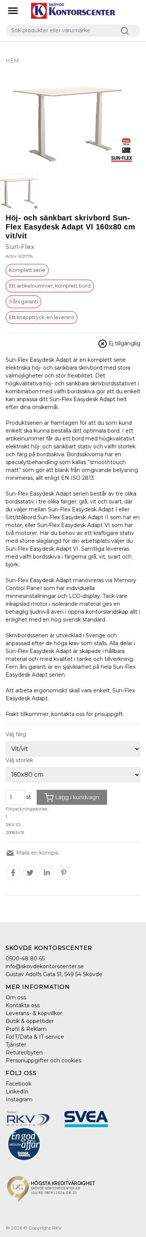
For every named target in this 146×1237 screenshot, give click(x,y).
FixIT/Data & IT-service (35, 1036)
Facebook (18, 1083)
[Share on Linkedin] (47, 872)
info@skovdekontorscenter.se (45, 966)
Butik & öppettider (30, 1021)
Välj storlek (19, 760)
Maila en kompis (36, 852)
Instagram (19, 1099)
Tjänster (16, 1044)
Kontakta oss (23, 1005)
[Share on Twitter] (30, 872)
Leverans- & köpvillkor (34, 1013)
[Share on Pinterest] (63, 872)
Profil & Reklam (26, 1029)
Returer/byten (24, 1052)
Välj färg (16, 734)
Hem (12, 60)
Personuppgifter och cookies (43, 1060)
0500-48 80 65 (25, 958)
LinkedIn (17, 1091)
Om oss (16, 997)
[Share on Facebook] (13, 872)
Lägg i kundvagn (76, 797)
